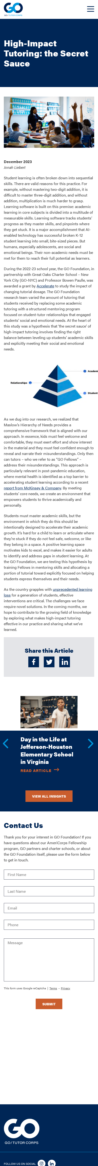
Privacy (65, 988)
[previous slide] (2, 738)
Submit (49, 1004)
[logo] (13, 9)
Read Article (35, 770)
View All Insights (49, 796)
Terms (53, 988)
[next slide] (88, 738)
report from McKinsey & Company (32, 488)
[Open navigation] (90, 9)
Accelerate (45, 286)
